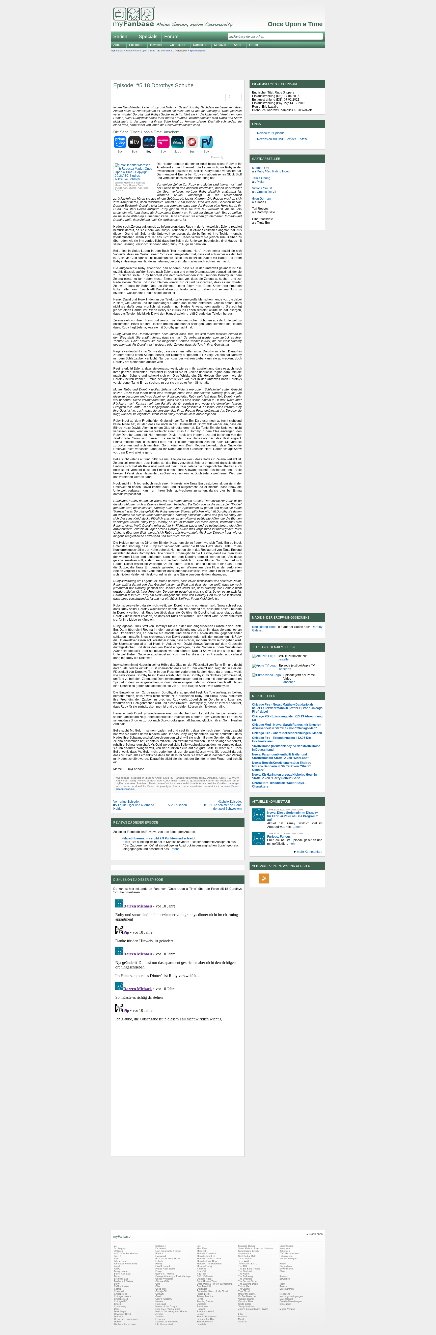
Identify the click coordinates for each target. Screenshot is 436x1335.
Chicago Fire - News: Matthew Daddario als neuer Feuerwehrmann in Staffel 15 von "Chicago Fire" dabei (287, 708)
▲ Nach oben (314, 1233)
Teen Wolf (243, 1261)
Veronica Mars (245, 1301)
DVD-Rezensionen (289, 1253)
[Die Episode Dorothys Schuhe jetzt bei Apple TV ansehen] (264, 667)
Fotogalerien (286, 1256)
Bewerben (285, 1279)
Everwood (160, 1256)
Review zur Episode (271, 133)
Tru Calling (244, 1289)
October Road (204, 1279)
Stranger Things (246, 1246)
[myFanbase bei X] (287, 883)
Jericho (159, 1314)
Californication (121, 1286)
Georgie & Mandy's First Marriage (173, 1276)
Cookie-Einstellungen (291, 1301)
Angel (117, 1266)
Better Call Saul (122, 1273)
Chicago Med (121, 1299)
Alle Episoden (177, 805)
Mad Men (202, 1248)
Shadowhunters (205, 1321)
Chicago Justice (122, 1296)
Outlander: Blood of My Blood (212, 1291)
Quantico (201, 1304)
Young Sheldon (246, 1306)
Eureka (159, 1253)
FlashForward (162, 1266)
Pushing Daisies (205, 1301)
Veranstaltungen (288, 1258)
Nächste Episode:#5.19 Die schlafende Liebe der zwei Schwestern (223, 805)
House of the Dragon (166, 1306)
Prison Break (203, 1294)
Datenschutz (286, 1299)
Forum (171, 36)
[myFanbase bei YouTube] (310, 883)
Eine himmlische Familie (168, 1251)
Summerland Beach (248, 1251)
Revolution (202, 1306)
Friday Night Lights (165, 1268)
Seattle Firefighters (207, 1316)
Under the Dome (247, 1294)
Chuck (117, 1304)
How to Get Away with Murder (171, 1311)
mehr (175, 849)
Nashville (201, 1268)
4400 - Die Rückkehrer (126, 1253)
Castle (117, 1289)
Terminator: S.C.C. (248, 1263)
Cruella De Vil (266, 192)
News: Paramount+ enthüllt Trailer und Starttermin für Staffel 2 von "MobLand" (280, 756)
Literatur (242, 1316)
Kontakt (284, 1276)
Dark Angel (120, 1311)
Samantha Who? (205, 1311)
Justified (159, 1316)
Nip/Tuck (201, 1273)
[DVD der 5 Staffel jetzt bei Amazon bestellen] (263, 657)
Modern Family (204, 1266)
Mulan (261, 182)
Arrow (117, 1268)
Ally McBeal (120, 1261)
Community (120, 1306)
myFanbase (117, 50)
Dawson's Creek (122, 1314)
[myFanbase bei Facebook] (276, 883)
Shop (282, 1271)
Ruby (260, 171)
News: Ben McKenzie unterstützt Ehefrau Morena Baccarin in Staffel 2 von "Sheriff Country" (281, 766)
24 (115, 1246)
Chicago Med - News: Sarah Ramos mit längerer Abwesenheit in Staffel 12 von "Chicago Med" (286, 726)
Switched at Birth (247, 1256)
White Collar (244, 1304)
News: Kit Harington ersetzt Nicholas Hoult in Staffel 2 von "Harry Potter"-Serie (284, 776)
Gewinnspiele (286, 1268)
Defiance (118, 1316)
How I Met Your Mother (167, 1309)
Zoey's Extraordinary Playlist (253, 1309)
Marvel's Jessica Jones (209, 1258)
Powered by (226, 157)
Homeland (160, 1304)
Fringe (158, 1271)
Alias (116, 1258)
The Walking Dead (248, 1284)
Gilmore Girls (162, 1281)
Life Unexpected (164, 1324)
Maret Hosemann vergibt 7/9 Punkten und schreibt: (159, 838)
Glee (157, 1286)
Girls (157, 1284)
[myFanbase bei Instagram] (299, 883)
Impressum (285, 1304)
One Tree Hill (204, 1286)
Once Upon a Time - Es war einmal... (155, 50)
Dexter (117, 1321)
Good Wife (161, 1289)
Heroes (159, 1301)
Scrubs (200, 1314)
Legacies (160, 1319)
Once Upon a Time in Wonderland (214, 1284)
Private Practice (205, 1296)
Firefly (158, 1263)
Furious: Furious (279, 836)
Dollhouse (160, 1246)
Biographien (286, 1266)
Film (240, 1314)
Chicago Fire (120, 1294)
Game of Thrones (164, 1273)
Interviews (285, 1248)
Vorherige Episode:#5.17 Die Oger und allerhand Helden (133, 805)
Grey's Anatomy (163, 1299)
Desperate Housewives (126, 1319)
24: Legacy (120, 1248)
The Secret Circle (247, 1281)
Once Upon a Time (295, 23)
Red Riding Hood (278, 171)
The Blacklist (245, 1271)
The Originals (245, 1279)
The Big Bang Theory (249, 1268)
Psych (200, 1299)
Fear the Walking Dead (167, 1258)
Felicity (159, 1261)
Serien (129, 50)
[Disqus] (177, 960)
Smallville (202, 1324)
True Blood (244, 1291)
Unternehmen (287, 1289)
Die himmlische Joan (125, 1324)
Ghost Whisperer (164, 1279)
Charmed (119, 1291)
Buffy (117, 1284)
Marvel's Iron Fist (206, 1256)
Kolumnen (285, 1251)
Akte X (117, 1256)
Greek (158, 1296)
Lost (199, 1246)
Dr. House (160, 1248)
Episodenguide (197, 50)
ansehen (285, 669)
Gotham (159, 1294)
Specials (148, 36)
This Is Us (243, 1286)
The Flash (243, 1273)
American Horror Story (126, 1263)
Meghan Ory (260, 168)
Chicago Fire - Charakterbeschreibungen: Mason (287, 733)
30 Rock (118, 1251)
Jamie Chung (261, 178)
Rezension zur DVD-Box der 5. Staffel (283, 139)
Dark (116, 1309)
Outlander (202, 1289)
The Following (245, 1276)
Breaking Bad (121, 1279)
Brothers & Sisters (123, 1281)
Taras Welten (245, 1258)
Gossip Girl (161, 1291)
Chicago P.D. (121, 1301)
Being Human (121, 1271)
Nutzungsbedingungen (291, 1296)
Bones (117, 1276)
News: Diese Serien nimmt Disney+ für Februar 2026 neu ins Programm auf (292, 816)
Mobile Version (287, 1309)
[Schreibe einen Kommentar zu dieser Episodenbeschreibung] (226, 97)
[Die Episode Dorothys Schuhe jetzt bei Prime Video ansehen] (266, 678)
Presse (283, 1286)
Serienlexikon (286, 1246)
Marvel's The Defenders (209, 1263)
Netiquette (285, 1294)
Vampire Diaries (246, 1299)
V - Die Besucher (247, 1296)
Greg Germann (262, 198)
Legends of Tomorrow (166, 1321)
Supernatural (244, 1253)
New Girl (201, 1271)
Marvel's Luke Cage (207, 1261)
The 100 (242, 1266)
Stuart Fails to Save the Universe (255, 1248)
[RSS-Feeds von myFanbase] (264, 883)
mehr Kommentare (309, 852)
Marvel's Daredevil (206, 1253)
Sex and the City (205, 1319)
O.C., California (205, 1276)
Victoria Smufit (262, 188)
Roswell (201, 1309)
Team (282, 1284)
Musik (241, 1319)
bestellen (284, 659)
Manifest (201, 1251)
